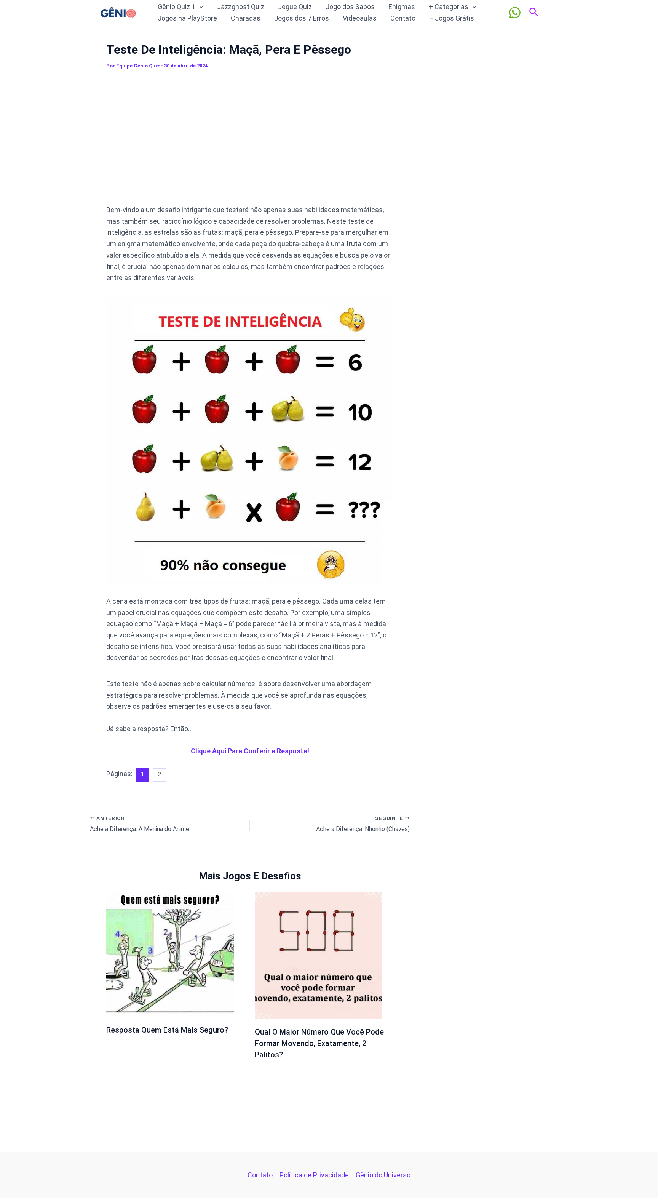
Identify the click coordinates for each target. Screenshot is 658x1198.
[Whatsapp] (514, 12)
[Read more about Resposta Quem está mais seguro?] (170, 954)
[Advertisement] (249, 140)
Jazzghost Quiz (240, 7)
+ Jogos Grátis (451, 18)
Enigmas (401, 7)
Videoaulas (360, 18)
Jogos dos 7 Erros (301, 18)
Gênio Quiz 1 (176, 7)
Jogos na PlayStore (187, 18)
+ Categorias (448, 7)
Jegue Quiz (295, 7)
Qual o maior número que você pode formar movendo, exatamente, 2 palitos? (319, 1043)
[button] (199, 7)
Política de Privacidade (314, 1175)
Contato (402, 18)
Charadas (245, 18)
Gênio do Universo (383, 1175)
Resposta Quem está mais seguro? (167, 1030)
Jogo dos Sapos (350, 7)
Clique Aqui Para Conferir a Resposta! (250, 751)
